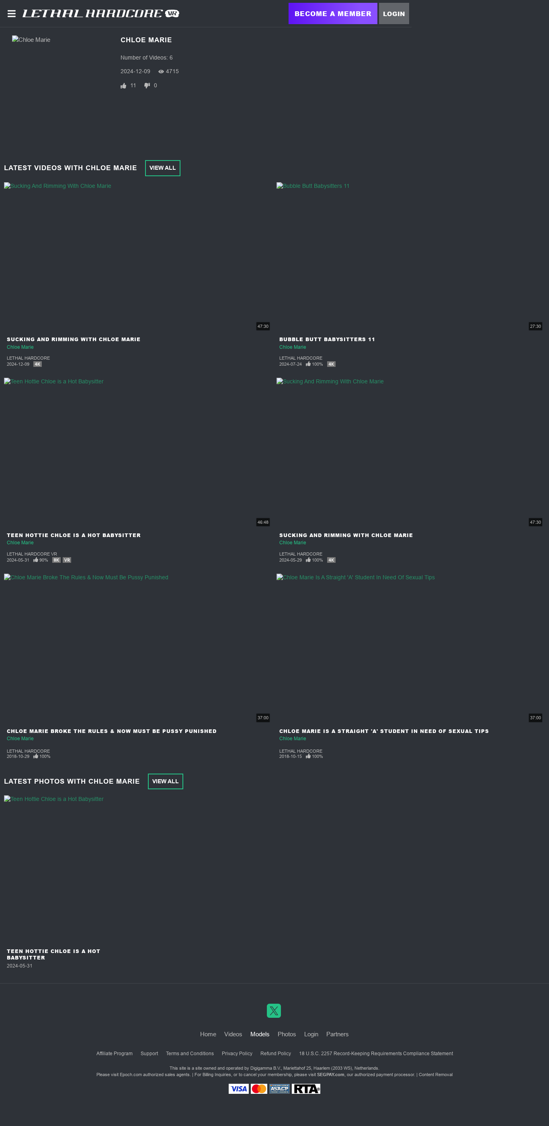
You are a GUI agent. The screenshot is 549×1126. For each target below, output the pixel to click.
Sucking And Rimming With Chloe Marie (74, 339)
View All (163, 168)
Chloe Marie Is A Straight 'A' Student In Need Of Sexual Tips (384, 731)
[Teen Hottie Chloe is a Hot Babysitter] (54, 870)
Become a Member (333, 13)
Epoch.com (131, 1074)
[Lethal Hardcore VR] (101, 13)
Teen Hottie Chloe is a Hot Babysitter (74, 535)
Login (394, 13)
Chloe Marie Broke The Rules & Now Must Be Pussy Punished (112, 731)
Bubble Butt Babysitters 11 (327, 339)
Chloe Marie (20, 347)
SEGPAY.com (330, 1074)
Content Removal (436, 1074)
